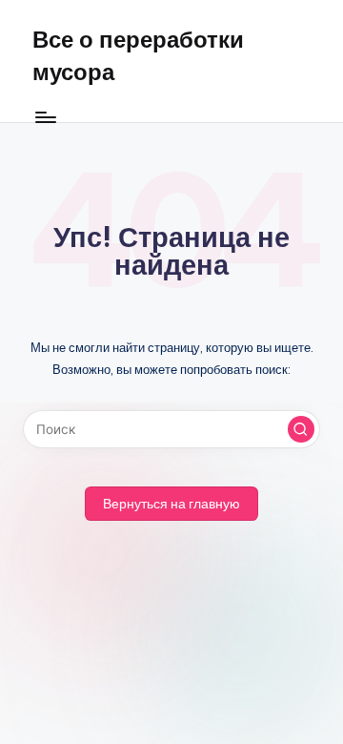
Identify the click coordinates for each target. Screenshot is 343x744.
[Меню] (44, 117)
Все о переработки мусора (138, 55)
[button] (301, 429)
